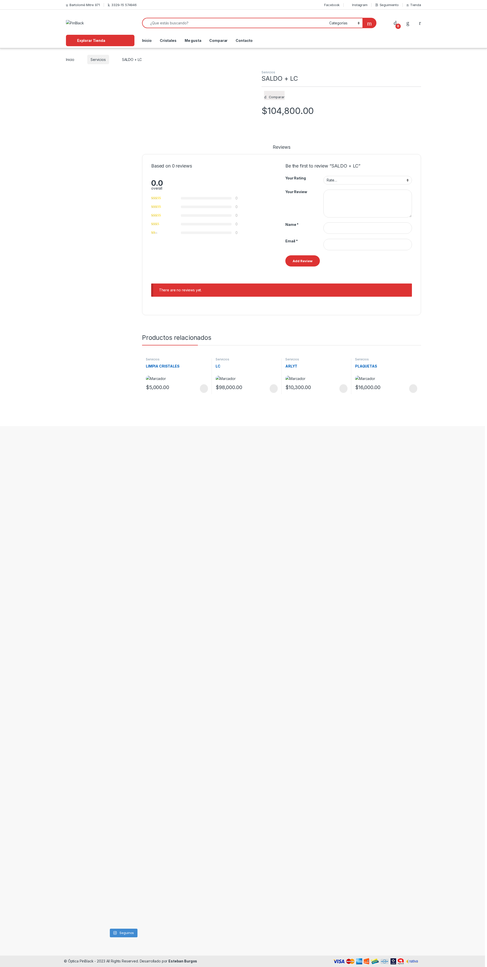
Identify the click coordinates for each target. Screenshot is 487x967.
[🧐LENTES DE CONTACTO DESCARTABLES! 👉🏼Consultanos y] (138, 824)
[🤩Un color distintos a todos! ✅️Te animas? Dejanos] (78, 824)
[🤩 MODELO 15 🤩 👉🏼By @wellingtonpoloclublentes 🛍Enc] (168, 848)
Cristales (168, 40)
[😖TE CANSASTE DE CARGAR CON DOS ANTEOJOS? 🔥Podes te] (168, 669)
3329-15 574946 (124, 5)
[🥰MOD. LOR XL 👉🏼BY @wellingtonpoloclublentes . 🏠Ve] (168, 493)
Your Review (296, 192)
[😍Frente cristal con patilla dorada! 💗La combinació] (108, 830)
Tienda (415, 5)
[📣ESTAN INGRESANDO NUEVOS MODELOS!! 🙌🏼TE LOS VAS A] (78, 511)
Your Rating (295, 178)
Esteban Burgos (182, 961)
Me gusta (193, 40)
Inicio (147, 40)
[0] (395, 23)
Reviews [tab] (281, 147)
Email (291, 241)
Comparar (218, 40)
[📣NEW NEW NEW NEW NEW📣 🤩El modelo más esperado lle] (138, 645)
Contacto (244, 40)
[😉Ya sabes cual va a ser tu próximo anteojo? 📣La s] (138, 514)
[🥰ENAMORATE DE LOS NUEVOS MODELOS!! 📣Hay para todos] (108, 490)
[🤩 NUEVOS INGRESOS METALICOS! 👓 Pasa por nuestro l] (78, 678)
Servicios (98, 59)
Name (292, 224)
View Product (201, 388)
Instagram (360, 5)
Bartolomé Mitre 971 (84, 5)
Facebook (332, 5)
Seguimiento (389, 5)
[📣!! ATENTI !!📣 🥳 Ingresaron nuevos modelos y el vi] (108, 639)
